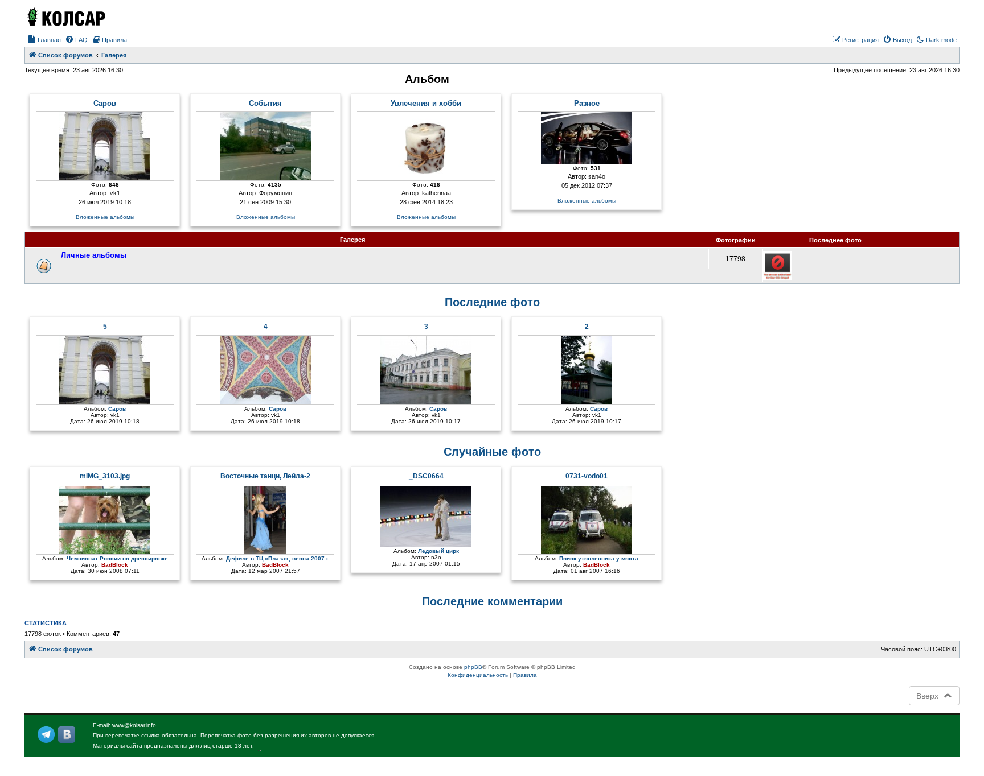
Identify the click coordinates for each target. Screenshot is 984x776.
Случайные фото (492, 451)
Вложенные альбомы (105, 217)
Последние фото (492, 302)
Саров (104, 104)
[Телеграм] (46, 734)
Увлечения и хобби (426, 104)
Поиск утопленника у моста (598, 558)
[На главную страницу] (65, 16)
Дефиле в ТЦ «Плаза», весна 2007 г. (278, 558)
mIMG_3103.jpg (105, 476)
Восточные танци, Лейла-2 (265, 476)
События (265, 104)
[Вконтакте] (66, 734)
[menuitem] (44, 40)
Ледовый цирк (438, 551)
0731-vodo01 (586, 476)
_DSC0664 (426, 476)
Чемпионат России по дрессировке (117, 558)
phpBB (473, 667)
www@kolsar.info (134, 725)
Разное (587, 104)
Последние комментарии (492, 601)
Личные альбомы (93, 255)
